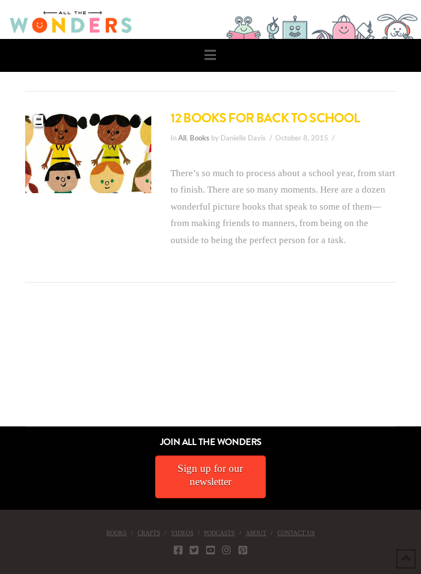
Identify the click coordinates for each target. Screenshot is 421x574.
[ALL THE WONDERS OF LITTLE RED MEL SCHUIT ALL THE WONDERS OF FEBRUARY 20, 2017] (3, 364)
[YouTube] (210, 550)
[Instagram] (226, 550)
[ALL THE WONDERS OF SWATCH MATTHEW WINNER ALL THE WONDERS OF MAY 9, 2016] (11, 364)
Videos (182, 533)
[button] (210, 55)
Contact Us (296, 533)
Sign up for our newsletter (210, 475)
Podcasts (219, 533)
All (182, 138)
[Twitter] (194, 550)
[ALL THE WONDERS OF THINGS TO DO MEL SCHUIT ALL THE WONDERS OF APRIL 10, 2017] (1, 364)
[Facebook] (178, 550)
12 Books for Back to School (265, 118)
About (256, 533)
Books (199, 138)
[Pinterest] (242, 550)
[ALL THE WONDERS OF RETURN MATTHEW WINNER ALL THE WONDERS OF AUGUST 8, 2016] (10, 364)
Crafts (149, 533)
